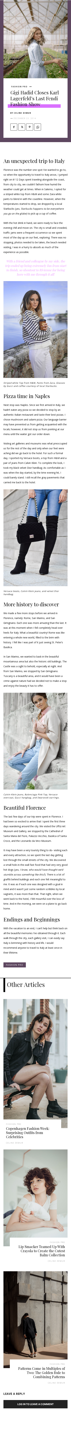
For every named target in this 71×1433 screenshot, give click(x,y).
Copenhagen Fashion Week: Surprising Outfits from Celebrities (27, 1132)
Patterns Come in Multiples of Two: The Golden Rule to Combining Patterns (41, 1372)
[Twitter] (21, 127)
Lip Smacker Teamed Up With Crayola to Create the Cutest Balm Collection (42, 1250)
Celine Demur (22, 113)
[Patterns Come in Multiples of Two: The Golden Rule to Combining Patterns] (35, 1319)
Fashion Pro (19, 86)
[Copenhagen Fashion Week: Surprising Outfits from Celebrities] (35, 1063)
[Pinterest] (29, 127)
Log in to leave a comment (35, 1404)
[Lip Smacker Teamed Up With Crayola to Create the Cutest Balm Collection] (35, 1197)
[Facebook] (13, 127)
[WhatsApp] (37, 127)
